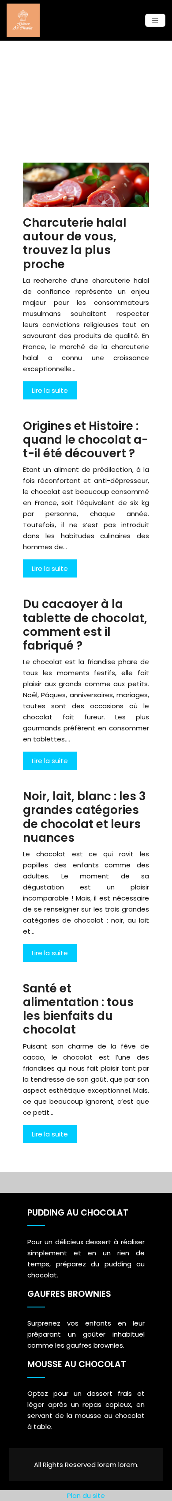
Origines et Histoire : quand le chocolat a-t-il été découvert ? (85, 439)
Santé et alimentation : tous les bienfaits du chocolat (78, 1009)
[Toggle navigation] (155, 20)
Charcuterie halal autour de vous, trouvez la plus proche (75, 243)
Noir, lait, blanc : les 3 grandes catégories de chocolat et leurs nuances (84, 817)
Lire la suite (50, 390)
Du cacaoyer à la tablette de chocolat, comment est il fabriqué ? (85, 625)
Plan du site (86, 1495)
